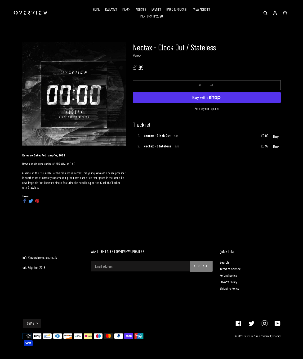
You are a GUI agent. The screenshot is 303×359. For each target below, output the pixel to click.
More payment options (207, 109)
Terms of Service (230, 269)
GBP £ (30, 323)
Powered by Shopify (271, 335)
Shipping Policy (229, 288)
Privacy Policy (228, 282)
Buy (276, 136)
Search (224, 262)
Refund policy (228, 275)
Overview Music (252, 335)
